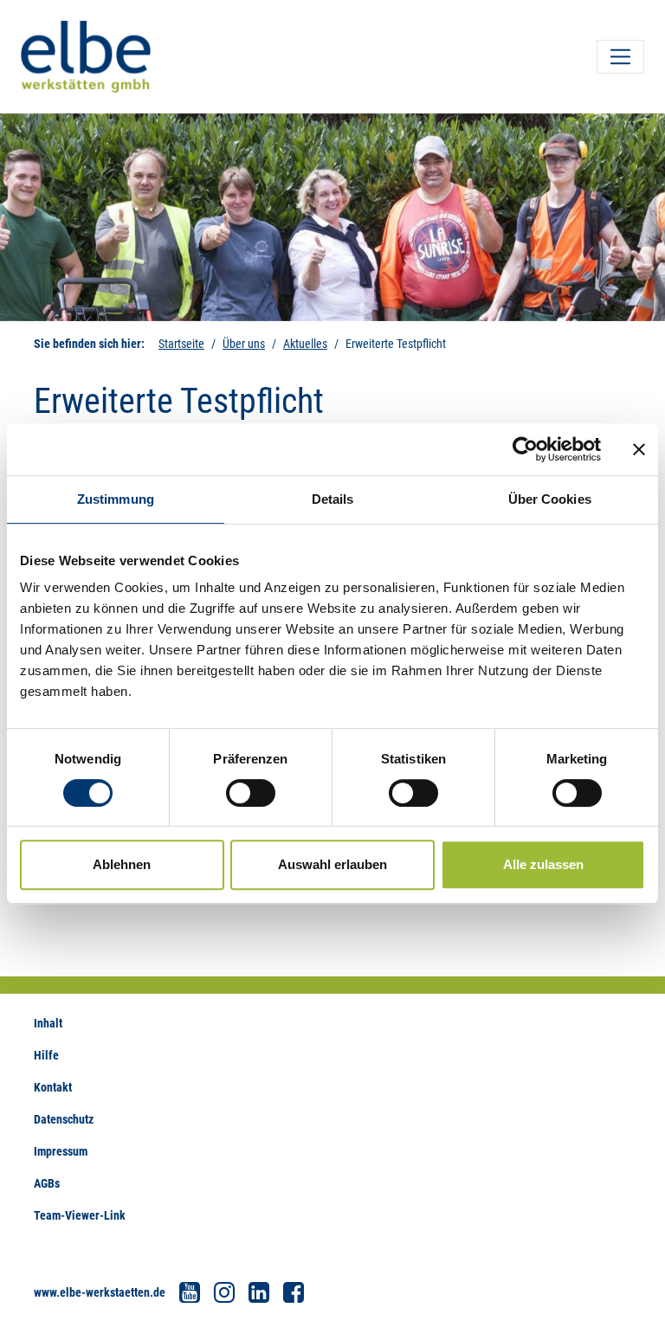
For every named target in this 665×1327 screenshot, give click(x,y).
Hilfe (46, 1055)
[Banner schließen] (639, 449)
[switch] (250, 793)
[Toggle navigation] (620, 57)
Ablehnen (122, 864)
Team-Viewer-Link (80, 1215)
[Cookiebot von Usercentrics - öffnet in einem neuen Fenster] (525, 449)
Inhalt (48, 1023)
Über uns (244, 344)
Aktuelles (305, 344)
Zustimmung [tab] (115, 499)
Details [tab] (333, 499)
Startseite (181, 344)
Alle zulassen (543, 864)
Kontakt (53, 1087)
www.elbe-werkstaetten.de (99, 1292)
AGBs (47, 1183)
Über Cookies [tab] (549, 499)
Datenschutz (64, 1119)
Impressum (60, 1151)
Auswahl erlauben (332, 864)
